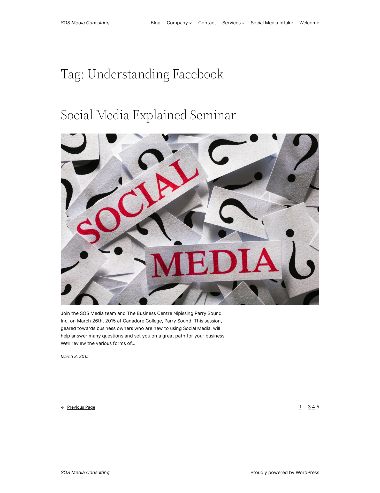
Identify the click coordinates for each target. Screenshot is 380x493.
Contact (207, 22)
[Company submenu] (190, 22)
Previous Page (78, 407)
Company (177, 22)
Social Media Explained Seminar (148, 114)
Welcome (309, 22)
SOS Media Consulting (85, 22)
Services (231, 22)
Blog (156, 22)
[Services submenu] (243, 22)
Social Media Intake (272, 22)
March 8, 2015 (75, 356)
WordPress (307, 472)
